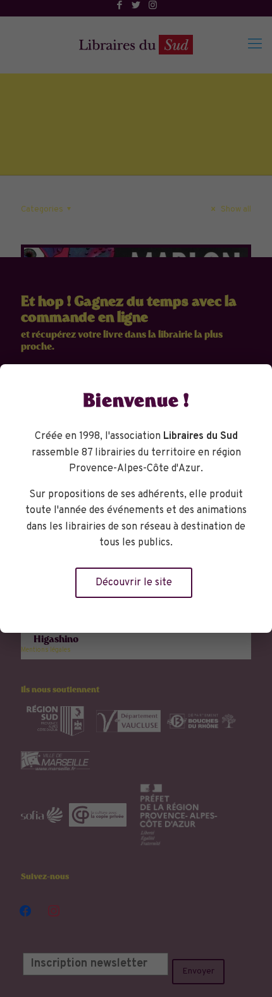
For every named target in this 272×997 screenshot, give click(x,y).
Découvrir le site (134, 582)
